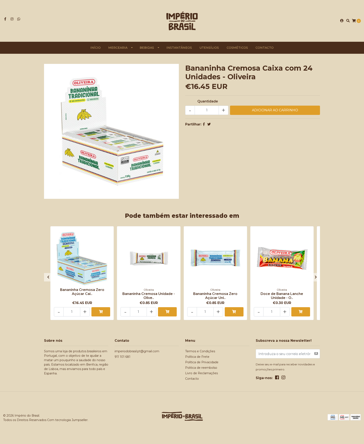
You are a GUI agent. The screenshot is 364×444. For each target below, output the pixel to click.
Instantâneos (179, 48)
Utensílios (209, 48)
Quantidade (207, 101)
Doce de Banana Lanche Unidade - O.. (282, 296)
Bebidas (147, 48)
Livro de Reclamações (201, 373)
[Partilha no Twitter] (209, 124)
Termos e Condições (200, 351)
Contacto (265, 48)
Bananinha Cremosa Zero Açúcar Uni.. (215, 296)
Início (95, 48)
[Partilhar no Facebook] (204, 124)
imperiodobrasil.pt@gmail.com (137, 351)
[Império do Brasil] (182, 21)
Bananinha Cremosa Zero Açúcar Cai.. (82, 292)
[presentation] (48, 277)
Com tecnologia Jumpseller (67, 420)
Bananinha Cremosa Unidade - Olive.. (148, 296)
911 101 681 (122, 357)
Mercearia (117, 48)
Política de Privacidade (201, 362)
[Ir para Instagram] (12, 19)
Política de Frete (197, 357)
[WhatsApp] (19, 19)
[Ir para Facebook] (5, 19)
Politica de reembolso (201, 368)
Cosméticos (237, 48)
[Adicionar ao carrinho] (100, 311)
